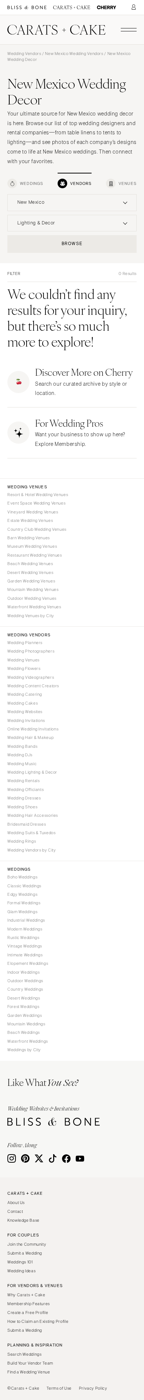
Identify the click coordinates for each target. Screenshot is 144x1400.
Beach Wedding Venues (30, 563)
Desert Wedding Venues (30, 572)
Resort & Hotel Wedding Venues (37, 494)
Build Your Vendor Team (30, 1363)
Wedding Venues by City (30, 615)
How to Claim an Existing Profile (37, 1321)
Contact (15, 1211)
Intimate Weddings (25, 955)
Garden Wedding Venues (31, 581)
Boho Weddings (22, 877)
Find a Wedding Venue (28, 1372)
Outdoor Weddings (25, 980)
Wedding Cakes (22, 703)
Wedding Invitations (26, 720)
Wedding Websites (24, 711)
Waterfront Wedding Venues (34, 607)
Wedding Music (22, 763)
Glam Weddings (22, 911)
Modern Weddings (24, 929)
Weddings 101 (20, 1262)
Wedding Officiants (25, 789)
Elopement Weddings (27, 963)
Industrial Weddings (26, 920)
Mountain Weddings (26, 1024)
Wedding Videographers (30, 677)
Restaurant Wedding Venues (34, 555)
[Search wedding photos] (106, 7)
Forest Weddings (23, 1006)
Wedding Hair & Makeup (30, 737)
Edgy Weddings (22, 894)
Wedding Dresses (24, 798)
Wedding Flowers (23, 668)
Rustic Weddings (23, 937)
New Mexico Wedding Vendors (74, 53)
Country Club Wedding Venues (36, 529)
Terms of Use (59, 1388)
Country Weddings (25, 989)
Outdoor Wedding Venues (31, 598)
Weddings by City (24, 1050)
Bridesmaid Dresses (26, 824)
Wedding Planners (24, 642)
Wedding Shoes (22, 807)
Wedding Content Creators (33, 686)
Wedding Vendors (24, 53)
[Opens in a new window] (27, 7)
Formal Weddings (23, 903)
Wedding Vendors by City (31, 850)
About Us (16, 1202)
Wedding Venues (23, 660)
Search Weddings (24, 1354)
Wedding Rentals (23, 780)
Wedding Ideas (21, 1271)
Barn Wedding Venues (28, 538)
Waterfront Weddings (27, 1041)
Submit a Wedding (24, 1253)
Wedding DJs (19, 755)
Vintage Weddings (24, 946)
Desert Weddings (23, 998)
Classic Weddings (24, 886)
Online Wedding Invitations (32, 729)
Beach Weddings (23, 1032)
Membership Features (28, 1303)
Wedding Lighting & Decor (32, 772)
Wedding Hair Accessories (32, 815)
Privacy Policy (93, 1388)
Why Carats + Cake (26, 1295)
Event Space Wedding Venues (36, 503)
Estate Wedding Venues (30, 520)
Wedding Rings (21, 841)
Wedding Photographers (30, 651)
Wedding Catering (24, 694)
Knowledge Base (23, 1220)
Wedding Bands (22, 746)
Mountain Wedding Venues (33, 589)
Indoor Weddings (23, 972)
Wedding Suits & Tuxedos (31, 832)
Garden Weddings (24, 1015)
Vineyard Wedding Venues (32, 512)
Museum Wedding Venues (32, 546)
